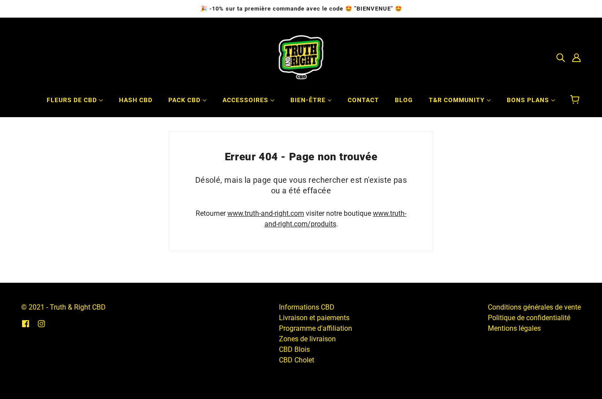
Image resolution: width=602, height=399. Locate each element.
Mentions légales (514, 328)
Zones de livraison (307, 339)
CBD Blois (294, 349)
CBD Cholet (296, 360)
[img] (561, 57)
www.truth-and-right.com (265, 213)
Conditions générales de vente (534, 307)
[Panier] (576, 100)
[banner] (301, 56)
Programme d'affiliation (315, 328)
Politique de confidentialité (529, 318)
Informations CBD (306, 307)
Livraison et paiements (314, 318)
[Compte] (576, 57)
